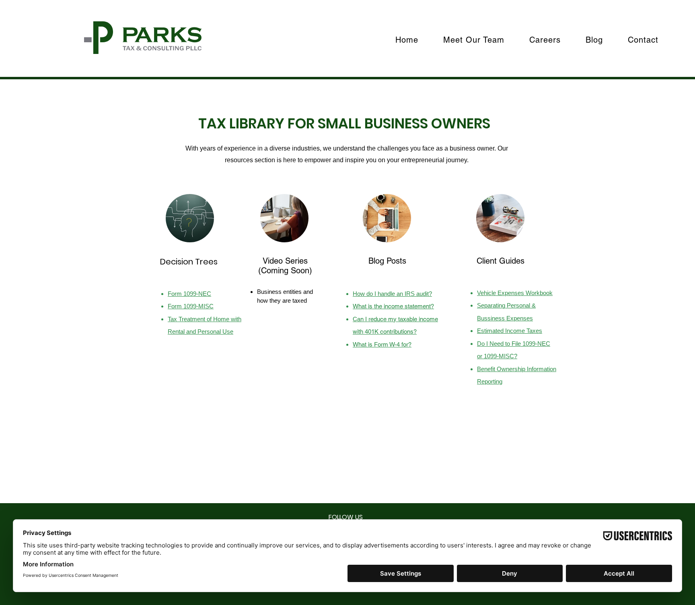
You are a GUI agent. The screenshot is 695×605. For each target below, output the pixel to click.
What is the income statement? (393, 306)
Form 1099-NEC (189, 293)
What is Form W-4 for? (382, 344)
